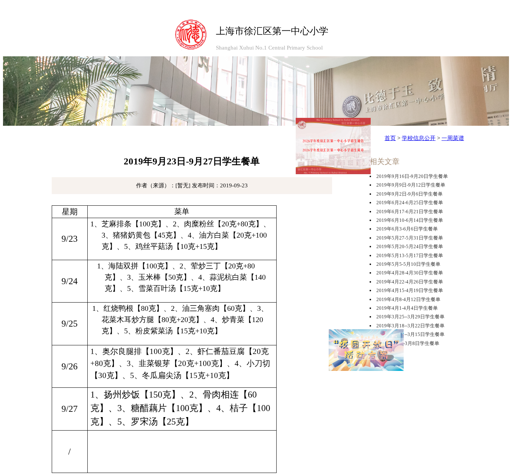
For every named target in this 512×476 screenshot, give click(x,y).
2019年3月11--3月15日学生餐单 (410, 334)
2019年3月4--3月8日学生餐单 (407, 343)
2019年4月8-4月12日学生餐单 (408, 299)
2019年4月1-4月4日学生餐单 (407, 308)
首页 (390, 138)
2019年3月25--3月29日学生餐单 (410, 316)
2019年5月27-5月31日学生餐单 (409, 238)
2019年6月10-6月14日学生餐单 (409, 220)
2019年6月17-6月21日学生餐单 (409, 211)
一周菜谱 (453, 138)
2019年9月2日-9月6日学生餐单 (409, 194)
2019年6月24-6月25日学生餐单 (409, 202)
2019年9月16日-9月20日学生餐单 (412, 176)
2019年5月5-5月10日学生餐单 (408, 264)
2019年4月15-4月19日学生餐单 (409, 290)
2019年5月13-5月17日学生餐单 (409, 255)
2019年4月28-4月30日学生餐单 (409, 273)
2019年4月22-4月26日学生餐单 (409, 282)
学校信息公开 (419, 138)
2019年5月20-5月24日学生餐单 (409, 246)
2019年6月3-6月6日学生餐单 (407, 229)
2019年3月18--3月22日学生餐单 (410, 325)
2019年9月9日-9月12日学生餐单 (410, 185)
